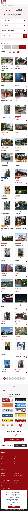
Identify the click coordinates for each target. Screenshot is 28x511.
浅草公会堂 (3, 275)
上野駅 (16, 275)
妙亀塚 (16, 100)
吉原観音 (3, 354)
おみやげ (15, 461)
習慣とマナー (16, 480)
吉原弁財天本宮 (18, 339)
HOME (2, 5)
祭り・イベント (16, 458)
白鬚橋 (16, 198)
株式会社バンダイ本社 (5, 117)
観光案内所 (3, 475)
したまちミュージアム (5, 134)
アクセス (15, 463)
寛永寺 (16, 134)
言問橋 (16, 308)
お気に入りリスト (4, 465)
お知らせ (15, 465)
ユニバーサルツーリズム (5, 480)
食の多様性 (3, 482)
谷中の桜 (3, 260)
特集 (2, 456)
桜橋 (2, 291)
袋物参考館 (17, 85)
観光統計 (15, 482)
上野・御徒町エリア (4, 132)
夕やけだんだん (4, 198)
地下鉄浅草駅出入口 (19, 245)
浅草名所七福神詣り (19, 182)
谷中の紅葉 (17, 260)
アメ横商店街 (17, 165)
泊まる (2, 463)
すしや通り (17, 371)
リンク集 (2, 485)
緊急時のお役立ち (17, 473)
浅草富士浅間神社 (18, 68)
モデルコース (3, 461)
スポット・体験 (16, 456)
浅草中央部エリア (4, 66)
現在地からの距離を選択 (8, 30)
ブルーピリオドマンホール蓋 (21, 356)
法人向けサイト (4, 473)
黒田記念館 (17, 291)
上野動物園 (17, 150)
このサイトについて (14, 502)
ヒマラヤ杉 (3, 371)
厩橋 (2, 180)
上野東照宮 (3, 150)
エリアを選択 (5, 25)
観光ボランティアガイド (18, 475)
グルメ (2, 458)
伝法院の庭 (3, 245)
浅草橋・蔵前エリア (18, 83)
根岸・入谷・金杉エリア (5, 83)
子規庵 (2, 85)
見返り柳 (3, 323)
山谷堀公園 (17, 119)
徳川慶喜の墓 (17, 213)
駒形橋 (2, 339)
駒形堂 (16, 323)
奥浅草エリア (18, 66)
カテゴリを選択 (6, 20)
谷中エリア (4, 195)
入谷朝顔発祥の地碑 (5, 213)
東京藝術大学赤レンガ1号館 (20, 228)
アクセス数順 (7, 47)
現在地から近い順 (15, 47)
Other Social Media (14, 439)
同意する (14, 506)
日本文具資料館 (4, 165)
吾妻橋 (2, 306)
